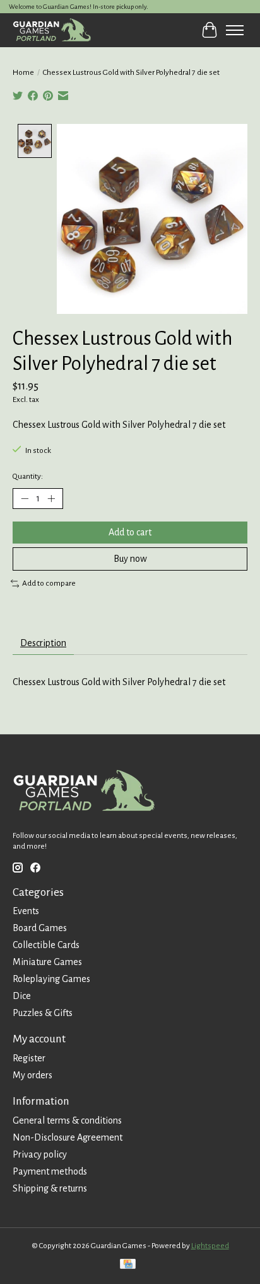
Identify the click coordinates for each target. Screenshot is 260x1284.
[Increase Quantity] (51, 498)
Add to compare (49, 583)
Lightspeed (210, 1245)
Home (23, 72)
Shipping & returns (50, 1188)
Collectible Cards (46, 945)
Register (29, 1058)
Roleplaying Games (51, 979)
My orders (32, 1075)
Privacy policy (40, 1154)
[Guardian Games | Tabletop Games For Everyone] (52, 30)
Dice (22, 996)
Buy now (130, 559)
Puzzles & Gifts (43, 1013)
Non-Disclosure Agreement (67, 1137)
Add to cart (130, 532)
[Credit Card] (128, 1265)
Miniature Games (47, 962)
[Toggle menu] (234, 30)
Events (26, 911)
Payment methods (50, 1171)
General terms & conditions (67, 1120)
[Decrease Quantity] (24, 498)
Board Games (40, 928)
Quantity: (28, 476)
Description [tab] (43, 643)
